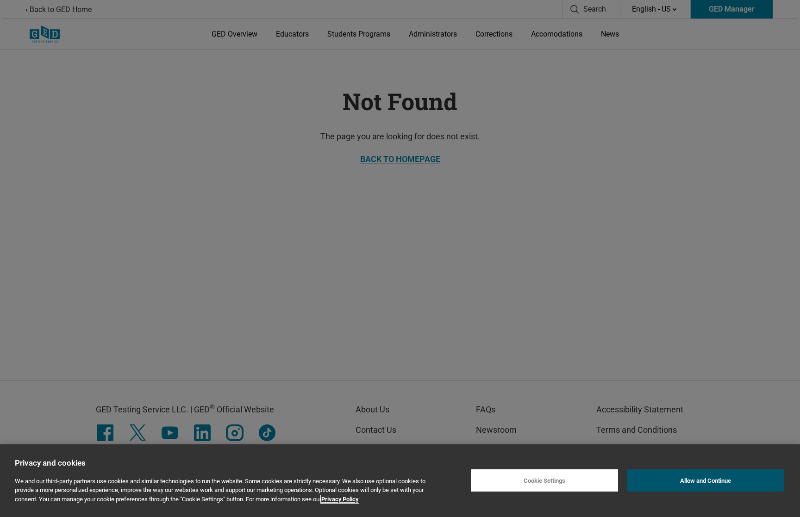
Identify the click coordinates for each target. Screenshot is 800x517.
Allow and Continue (705, 480)
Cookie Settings (544, 480)
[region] (400, 480)
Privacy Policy (339, 499)
